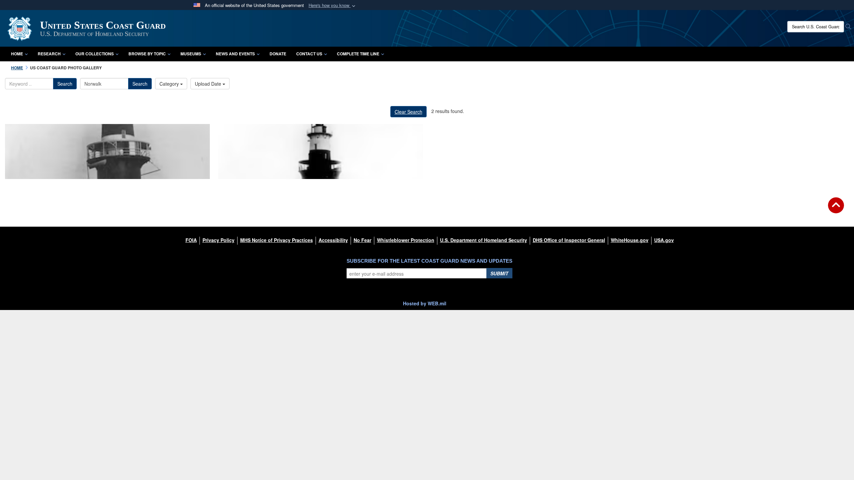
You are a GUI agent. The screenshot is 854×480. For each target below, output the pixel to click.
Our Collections (94, 54)
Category (169, 83)
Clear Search (408, 111)
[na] (107, 151)
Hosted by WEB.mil (424, 303)
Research (49, 54)
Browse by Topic (147, 54)
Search (64, 83)
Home (17, 54)
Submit (499, 273)
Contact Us (309, 54)
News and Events (235, 54)
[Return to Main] (836, 209)
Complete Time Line (358, 54)
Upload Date (209, 83)
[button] (333, 5)
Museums (190, 54)
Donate (278, 54)
